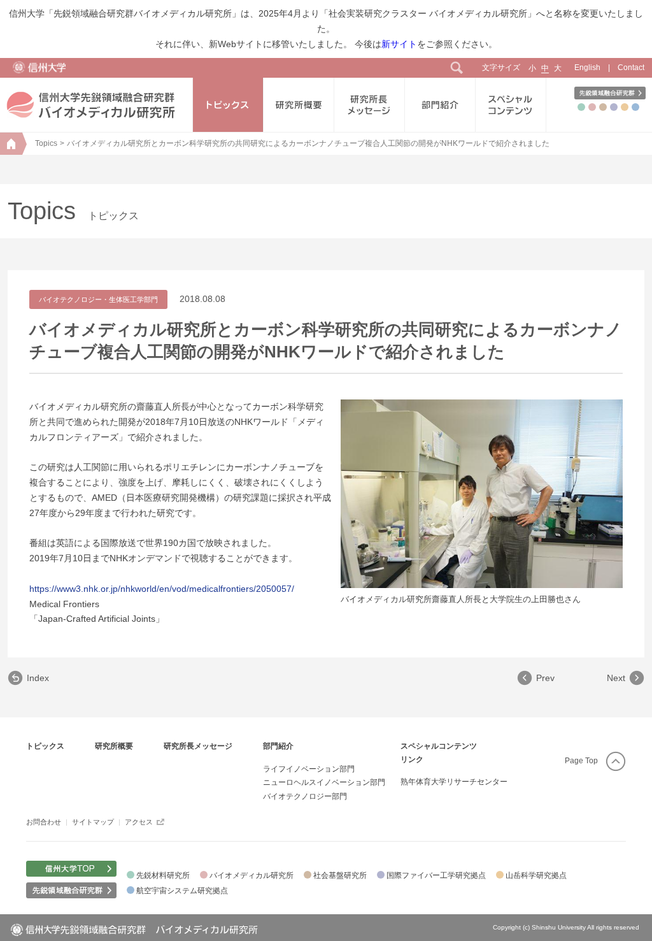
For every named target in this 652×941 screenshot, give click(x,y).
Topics (46, 143)
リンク (411, 759)
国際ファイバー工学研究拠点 (436, 875)
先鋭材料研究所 (163, 875)
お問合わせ (43, 822)
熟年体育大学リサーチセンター (453, 781)
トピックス (45, 746)
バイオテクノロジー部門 (305, 796)
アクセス (139, 822)
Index (38, 678)
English (587, 67)
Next (616, 678)
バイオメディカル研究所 (251, 875)
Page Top (581, 760)
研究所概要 (114, 746)
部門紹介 (278, 746)
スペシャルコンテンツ (438, 746)
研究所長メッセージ (198, 746)
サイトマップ (93, 822)
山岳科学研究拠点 (536, 875)
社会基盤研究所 (340, 875)
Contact (631, 67)
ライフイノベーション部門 (309, 769)
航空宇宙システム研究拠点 (182, 890)
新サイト (399, 44)
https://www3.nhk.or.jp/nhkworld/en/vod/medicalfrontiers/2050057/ (161, 589)
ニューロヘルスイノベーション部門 (324, 782)
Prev (545, 678)
